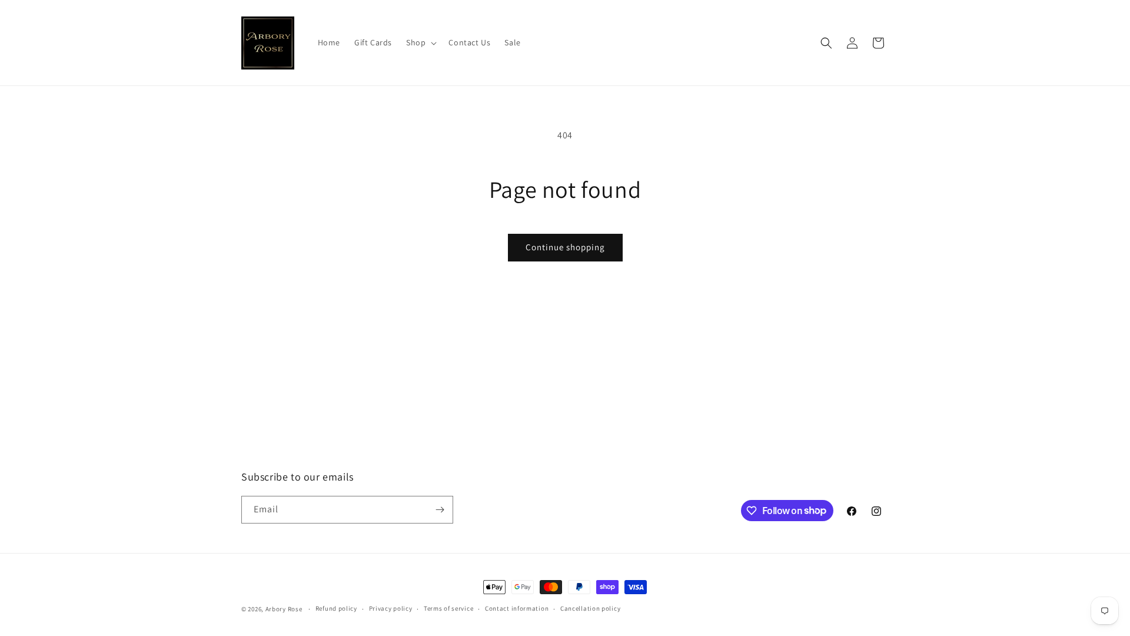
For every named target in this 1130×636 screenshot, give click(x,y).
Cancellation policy (590, 608)
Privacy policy (391, 608)
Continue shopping (565, 247)
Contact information (517, 608)
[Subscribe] (440, 510)
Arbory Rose (284, 609)
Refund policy (336, 608)
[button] (420, 42)
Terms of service (448, 608)
